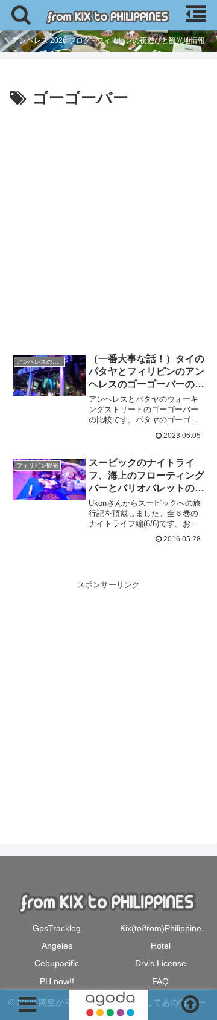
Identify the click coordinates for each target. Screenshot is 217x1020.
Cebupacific (56, 963)
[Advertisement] (108, 227)
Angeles (57, 946)
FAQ (160, 981)
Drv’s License (160, 963)
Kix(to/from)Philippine (160, 928)
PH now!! (57, 981)
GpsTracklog (57, 928)
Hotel (161, 946)
